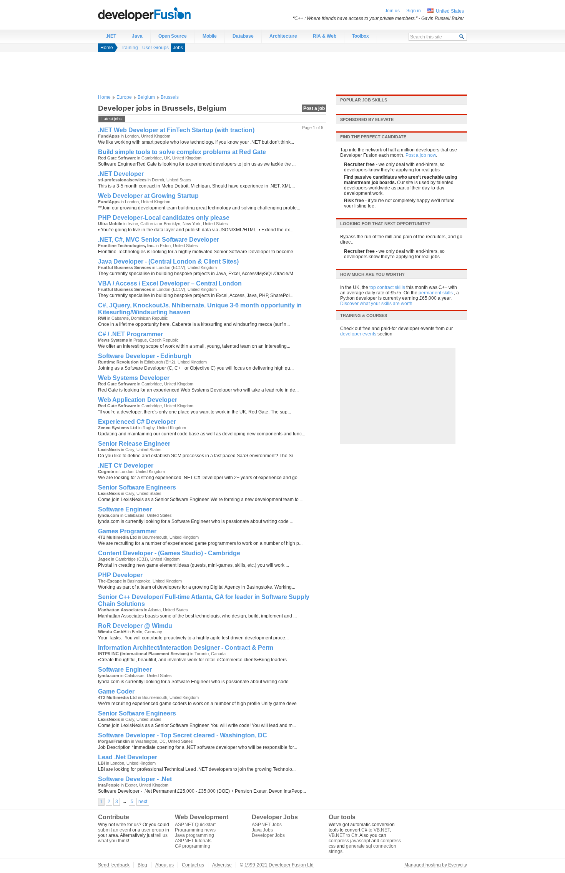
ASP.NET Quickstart (195, 824)
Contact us (193, 865)
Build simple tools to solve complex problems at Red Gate (182, 152)
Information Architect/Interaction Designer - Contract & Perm (185, 647)
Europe (124, 97)
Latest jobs (111, 118)
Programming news (195, 830)
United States (450, 11)
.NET (111, 36)
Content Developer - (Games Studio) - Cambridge (169, 553)
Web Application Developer (137, 400)
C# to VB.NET (375, 830)
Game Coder (116, 691)
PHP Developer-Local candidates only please (163, 217)
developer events (358, 334)
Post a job (314, 108)
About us (164, 865)
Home (106, 47)
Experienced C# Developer (137, 421)
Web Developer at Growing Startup (148, 196)
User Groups (155, 47)
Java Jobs (262, 830)
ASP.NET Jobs (267, 824)
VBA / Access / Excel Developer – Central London (170, 283)
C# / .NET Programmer (130, 334)
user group (152, 830)
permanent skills (436, 292)
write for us (127, 824)
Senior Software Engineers (137, 487)
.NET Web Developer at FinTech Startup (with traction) (176, 130)
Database (243, 36)
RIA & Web (324, 36)
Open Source (172, 36)
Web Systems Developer (134, 378)
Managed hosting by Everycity (435, 865)
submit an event (114, 830)
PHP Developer (120, 575)
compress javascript (349, 840)
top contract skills (387, 287)
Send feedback (114, 865)
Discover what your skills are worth (376, 303)
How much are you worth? (372, 274)
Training (129, 47)
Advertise (222, 865)
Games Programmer (127, 531)
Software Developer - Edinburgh (144, 356)
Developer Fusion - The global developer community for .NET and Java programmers (163, 14)
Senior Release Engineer (134, 443)
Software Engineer (125, 509)
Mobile (210, 36)
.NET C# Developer (125, 465)
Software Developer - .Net (135, 779)
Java (137, 36)
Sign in (413, 10)
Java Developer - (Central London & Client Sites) (168, 261)
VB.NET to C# (343, 835)
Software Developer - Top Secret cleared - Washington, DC (182, 735)
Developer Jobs (268, 835)
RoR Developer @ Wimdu (135, 625)
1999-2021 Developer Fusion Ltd (279, 865)
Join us (392, 10)
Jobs (178, 47)
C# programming (192, 846)
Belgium (146, 97)
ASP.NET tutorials (193, 840)
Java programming (194, 835)
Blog (142, 865)
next (142, 801)
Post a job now (420, 155)
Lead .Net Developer (127, 757)
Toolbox (360, 36)
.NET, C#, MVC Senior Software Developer (158, 239)
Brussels (170, 97)
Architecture (283, 36)
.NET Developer (121, 174)
